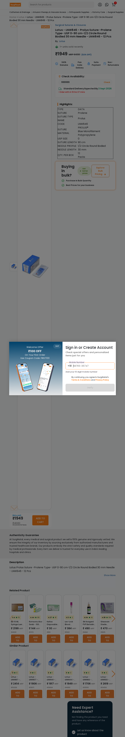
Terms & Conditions (81, 380)
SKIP (57, 346)
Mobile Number (76, 362)
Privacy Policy (102, 380)
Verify (90, 387)
